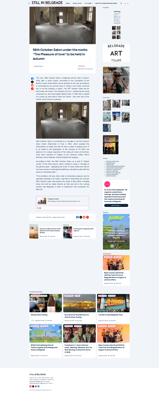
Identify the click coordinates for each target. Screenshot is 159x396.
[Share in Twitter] (32, 82)
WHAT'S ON (81, 66)
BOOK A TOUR (102, 295)
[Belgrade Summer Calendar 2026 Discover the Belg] (118, 28)
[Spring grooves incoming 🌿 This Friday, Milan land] (118, 32)
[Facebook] (38, 386)
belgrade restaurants (112, 161)
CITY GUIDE (112, 295)
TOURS (77, 295)
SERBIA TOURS (69, 295)
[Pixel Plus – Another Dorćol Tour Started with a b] (114, 37)
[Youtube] (30, 386)
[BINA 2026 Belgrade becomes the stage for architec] (118, 37)
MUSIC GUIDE (108, 257)
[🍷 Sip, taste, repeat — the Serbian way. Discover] (114, 28)
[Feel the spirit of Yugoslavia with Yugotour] (67, 232)
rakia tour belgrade (112, 171)
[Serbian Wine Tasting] (116, 232)
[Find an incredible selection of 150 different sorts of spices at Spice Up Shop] (33, 232)
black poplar (110, 164)
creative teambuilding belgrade (115, 166)
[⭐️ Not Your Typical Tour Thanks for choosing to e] (114, 32)
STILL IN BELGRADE (37, 374)
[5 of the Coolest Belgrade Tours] (113, 303)
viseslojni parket (111, 176)
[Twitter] (33, 386)
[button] (29, 3)
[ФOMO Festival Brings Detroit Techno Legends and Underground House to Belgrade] (45, 333)
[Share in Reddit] (32, 85)
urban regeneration (112, 174)
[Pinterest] (40, 208)
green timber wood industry (114, 168)
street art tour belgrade (113, 172)
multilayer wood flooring (113, 169)
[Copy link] (32, 88)
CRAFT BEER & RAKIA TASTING (38, 295)
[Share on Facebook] (32, 78)
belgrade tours (110, 163)
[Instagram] (37, 208)
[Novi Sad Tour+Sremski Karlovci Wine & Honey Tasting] (79, 303)
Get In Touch (115, 205)
